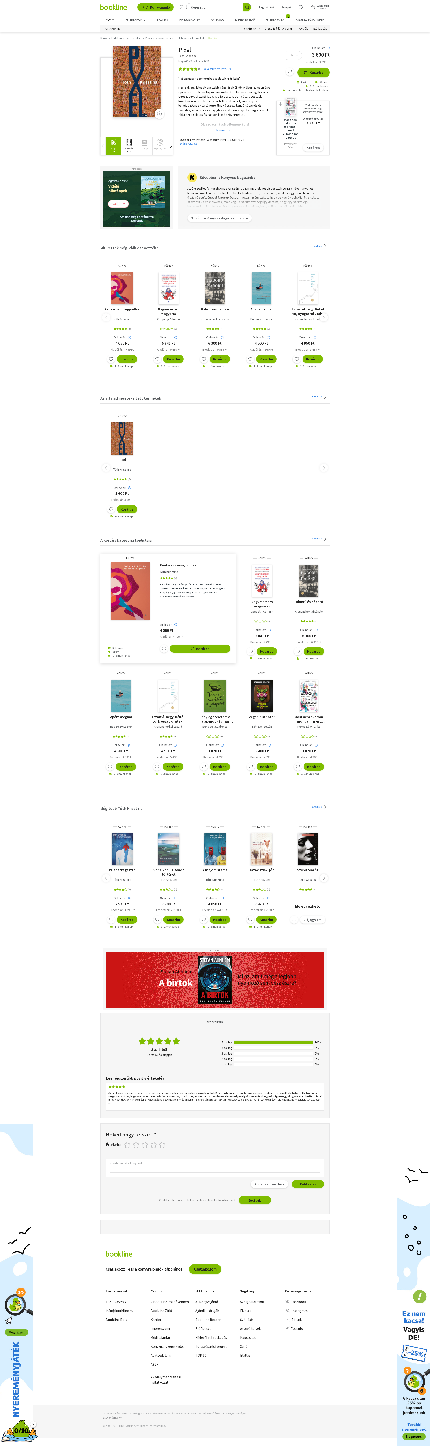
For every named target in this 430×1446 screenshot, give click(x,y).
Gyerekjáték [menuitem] (277, 17)
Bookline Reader (208, 1319)
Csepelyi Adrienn (168, 319)
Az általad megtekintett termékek (130, 398)
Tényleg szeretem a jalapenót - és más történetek (215, 718)
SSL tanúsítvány (112, 1417)
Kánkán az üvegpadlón (122, 309)
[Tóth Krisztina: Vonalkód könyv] (168, 849)
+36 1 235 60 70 (117, 1301)
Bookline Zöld (161, 1310)
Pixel (122, 459)
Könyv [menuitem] (110, 19)
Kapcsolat (248, 1337)
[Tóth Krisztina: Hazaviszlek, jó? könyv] (261, 849)
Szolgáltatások (252, 1301)
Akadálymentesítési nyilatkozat (165, 1379)
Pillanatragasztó (122, 870)
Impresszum (160, 1328)
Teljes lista (316, 246)
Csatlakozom (205, 1269)
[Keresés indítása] (247, 7)
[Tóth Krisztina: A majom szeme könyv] (215, 849)
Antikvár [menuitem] (217, 19)
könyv (122, 266)
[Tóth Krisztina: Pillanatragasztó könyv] (122, 849)
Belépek (286, 7)
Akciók (303, 28)
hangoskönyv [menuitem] (189, 19)
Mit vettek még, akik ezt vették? (129, 247)
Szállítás (247, 1319)
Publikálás (308, 1184)
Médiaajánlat (160, 1337)
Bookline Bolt (116, 1319)
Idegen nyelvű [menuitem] (245, 19)
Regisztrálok (266, 7)
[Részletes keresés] (181, 7)
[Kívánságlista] (301, 7)
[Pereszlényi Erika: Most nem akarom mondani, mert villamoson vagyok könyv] (309, 696)
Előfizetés (320, 28)
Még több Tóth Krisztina (121, 808)
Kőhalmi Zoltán (262, 727)
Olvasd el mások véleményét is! (224, 124)
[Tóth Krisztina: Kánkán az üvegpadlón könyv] (122, 288)
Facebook (298, 1301)
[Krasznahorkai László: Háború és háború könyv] (215, 288)
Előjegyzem (313, 919)
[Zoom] (159, 114)
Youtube (297, 1328)
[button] (170, 146)
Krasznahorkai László (215, 319)
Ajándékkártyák (207, 1310)
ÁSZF (154, 1364)
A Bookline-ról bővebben (169, 1301)
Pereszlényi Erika (308, 727)
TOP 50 (200, 1355)
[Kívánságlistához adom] (290, 72)
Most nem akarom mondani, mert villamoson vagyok (309, 718)
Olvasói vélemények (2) (217, 69)
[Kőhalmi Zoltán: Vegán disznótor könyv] (261, 696)
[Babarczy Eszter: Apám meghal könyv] (261, 288)
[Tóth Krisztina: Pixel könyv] (137, 81)
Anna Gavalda (308, 880)
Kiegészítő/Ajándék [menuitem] (310, 19)
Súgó (244, 1346)
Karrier (155, 1319)
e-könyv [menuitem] (162, 19)
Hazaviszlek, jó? (261, 870)
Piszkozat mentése (269, 1184)
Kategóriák (112, 29)
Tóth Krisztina (122, 319)
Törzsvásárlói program (278, 28)
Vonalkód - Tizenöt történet (168, 872)
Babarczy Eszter (261, 319)
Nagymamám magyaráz (168, 311)
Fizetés (245, 1310)
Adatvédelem (160, 1355)
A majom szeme (214, 870)
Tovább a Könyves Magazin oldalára (219, 218)
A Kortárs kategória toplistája (126, 540)
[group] (113, 146)
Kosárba (316, 72)
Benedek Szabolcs (215, 727)
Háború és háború (215, 309)
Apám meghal (261, 309)
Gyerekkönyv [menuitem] (135, 19)
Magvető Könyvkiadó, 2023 (193, 61)
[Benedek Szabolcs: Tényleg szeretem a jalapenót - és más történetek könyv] (215, 696)
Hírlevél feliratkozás (211, 1337)
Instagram (299, 1310)
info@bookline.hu (119, 1310)
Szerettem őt (307, 870)
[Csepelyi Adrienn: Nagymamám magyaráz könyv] (169, 288)
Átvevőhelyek (250, 1328)
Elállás (245, 1355)
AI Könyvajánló (158, 7)
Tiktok (296, 1319)
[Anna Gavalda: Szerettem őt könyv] (308, 849)
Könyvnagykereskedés (167, 1346)
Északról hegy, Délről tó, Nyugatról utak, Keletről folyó (308, 311)
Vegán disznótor (262, 716)
